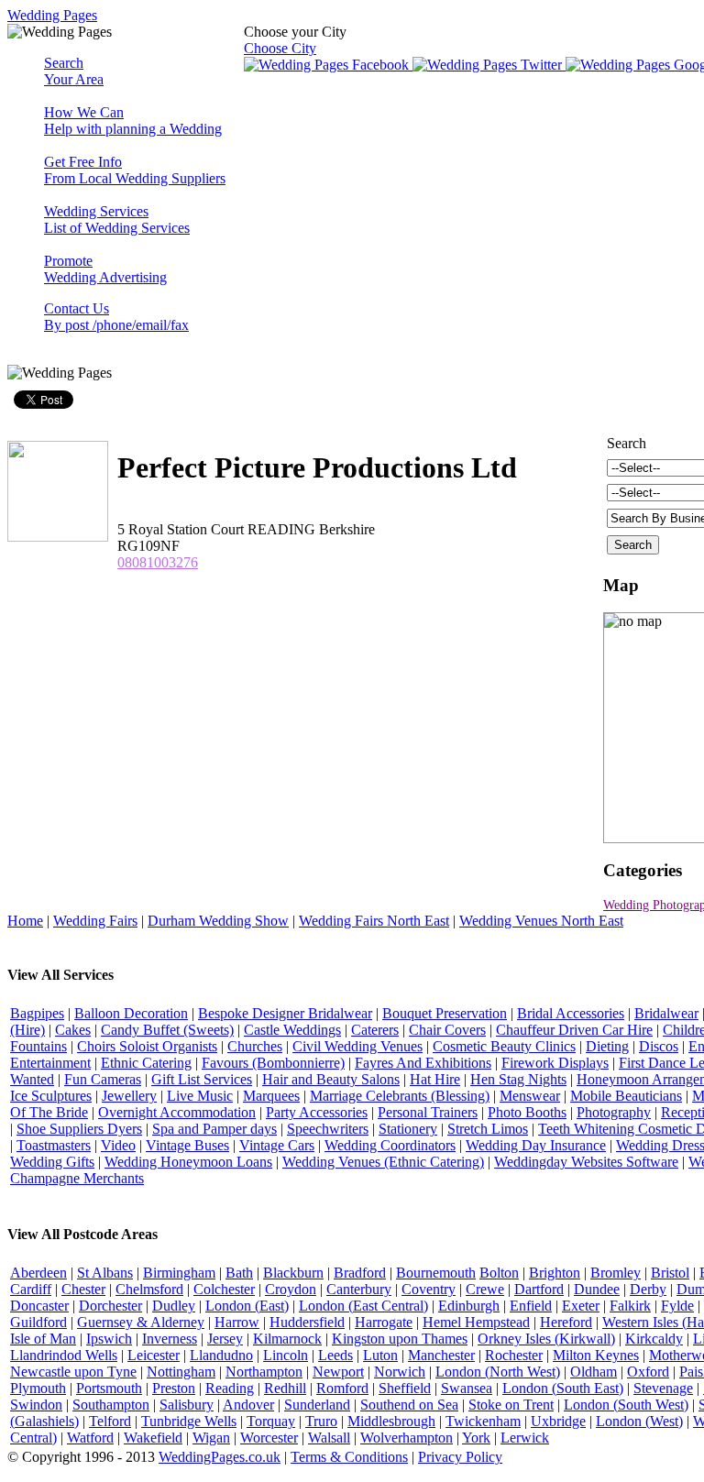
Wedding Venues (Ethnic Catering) (383, 1161)
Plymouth (38, 1388)
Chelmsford (149, 1289)
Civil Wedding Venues (357, 1046)
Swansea (466, 1388)
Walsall (329, 1437)
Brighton (554, 1272)
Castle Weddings (292, 1029)
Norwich (399, 1371)
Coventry (429, 1289)
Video (118, 1145)
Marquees (271, 1095)
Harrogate (383, 1322)
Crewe (485, 1289)
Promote (105, 269)
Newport (338, 1371)
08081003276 (157, 562)
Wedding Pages (52, 15)
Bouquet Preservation (444, 1013)
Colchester (224, 1289)
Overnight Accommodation (177, 1112)
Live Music (200, 1095)
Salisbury (187, 1404)
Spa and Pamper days (214, 1128)
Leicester (153, 1355)
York (476, 1437)
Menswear (530, 1095)
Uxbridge (558, 1421)
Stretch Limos (487, 1128)
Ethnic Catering (146, 1062)
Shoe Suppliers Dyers (79, 1128)
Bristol (670, 1272)
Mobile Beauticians (626, 1095)
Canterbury (358, 1289)
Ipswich (109, 1338)
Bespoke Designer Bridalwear (285, 1013)
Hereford (566, 1322)
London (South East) (562, 1388)
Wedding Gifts (52, 1161)
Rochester (514, 1355)
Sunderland (317, 1404)
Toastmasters (53, 1145)
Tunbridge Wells (188, 1421)
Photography (614, 1112)
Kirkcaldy (654, 1338)
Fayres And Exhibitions (423, 1062)
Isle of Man (43, 1338)
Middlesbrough (391, 1421)
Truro (321, 1421)
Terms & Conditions (349, 1457)
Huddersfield (307, 1322)
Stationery (408, 1128)
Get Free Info (135, 170)
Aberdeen (38, 1272)
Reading (229, 1388)
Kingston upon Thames (400, 1338)
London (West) (639, 1421)
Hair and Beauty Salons (331, 1079)
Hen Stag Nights (518, 1079)
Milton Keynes (596, 1355)
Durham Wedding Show (218, 920)
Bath (239, 1272)
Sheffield (405, 1388)
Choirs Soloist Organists (147, 1046)
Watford (90, 1437)
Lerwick (524, 1437)
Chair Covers (447, 1029)
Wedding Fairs (95, 920)
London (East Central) (363, 1305)
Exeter (581, 1305)
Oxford (648, 1371)
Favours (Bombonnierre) (273, 1062)
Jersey (225, 1338)
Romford (342, 1388)
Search (74, 71)
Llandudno (221, 1355)
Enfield (531, 1305)
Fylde (677, 1305)
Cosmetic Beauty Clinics (504, 1046)
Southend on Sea (409, 1404)
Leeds (335, 1355)
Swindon (36, 1404)
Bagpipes (37, 1013)
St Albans (105, 1272)
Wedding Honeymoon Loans (188, 1161)
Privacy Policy (460, 1457)
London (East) (247, 1305)
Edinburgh (469, 1305)
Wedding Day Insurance (536, 1145)
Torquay (271, 1421)
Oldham (593, 1371)
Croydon (290, 1289)
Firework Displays (555, 1062)
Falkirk (630, 1305)
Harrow (236, 1322)
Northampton (264, 1371)
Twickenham (483, 1421)
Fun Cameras (102, 1079)
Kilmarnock (287, 1338)
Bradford (360, 1272)
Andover (248, 1404)
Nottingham (181, 1371)
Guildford (38, 1322)
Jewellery (129, 1095)
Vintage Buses (187, 1145)
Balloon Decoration (131, 1013)
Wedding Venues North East (541, 920)
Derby (648, 1289)
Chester (83, 1289)
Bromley (615, 1272)
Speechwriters (327, 1128)
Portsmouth (109, 1388)
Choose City (280, 48)
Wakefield (153, 1437)
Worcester (269, 1437)
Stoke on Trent (511, 1404)
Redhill (285, 1388)
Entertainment (50, 1062)
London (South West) (626, 1404)
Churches (254, 1046)
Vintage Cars (276, 1145)
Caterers (375, 1029)
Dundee (597, 1289)
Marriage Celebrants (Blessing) (400, 1095)
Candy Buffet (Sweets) (167, 1029)
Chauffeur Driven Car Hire (574, 1029)
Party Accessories (317, 1112)
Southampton (110, 1404)
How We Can (133, 120)
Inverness (169, 1338)
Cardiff (30, 1289)
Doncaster (39, 1305)
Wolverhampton (406, 1437)
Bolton (499, 1272)
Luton (380, 1355)
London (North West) (497, 1371)
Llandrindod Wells (63, 1355)
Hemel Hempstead (476, 1322)
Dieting (607, 1046)
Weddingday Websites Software (586, 1161)
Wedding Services (117, 219)
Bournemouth (436, 1272)
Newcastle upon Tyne (73, 1371)
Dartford (539, 1289)
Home (25, 920)
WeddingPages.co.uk (219, 1457)
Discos (658, 1046)
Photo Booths (527, 1112)
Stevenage (663, 1388)
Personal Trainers (428, 1112)
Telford (110, 1421)
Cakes (73, 1029)
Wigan (211, 1437)
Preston (173, 1388)
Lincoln (285, 1355)
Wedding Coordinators (390, 1145)
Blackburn (293, 1272)
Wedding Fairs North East (374, 920)
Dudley (173, 1305)
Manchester (441, 1355)
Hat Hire (435, 1079)
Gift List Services (201, 1079)
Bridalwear (666, 1013)
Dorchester (110, 1305)
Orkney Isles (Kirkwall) (546, 1338)
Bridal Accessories (570, 1013)
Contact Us (116, 317)
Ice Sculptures (51, 1095)
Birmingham (179, 1272)
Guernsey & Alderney (140, 1322)
